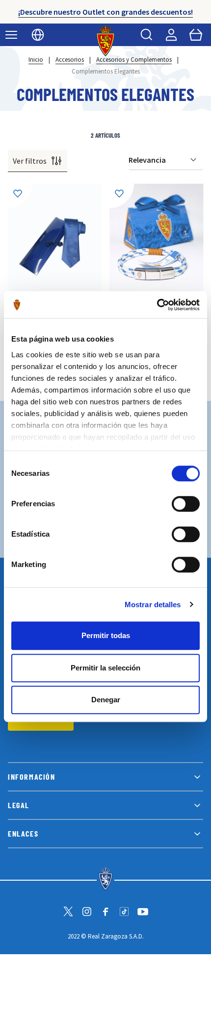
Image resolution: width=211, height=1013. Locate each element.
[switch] (186, 504)
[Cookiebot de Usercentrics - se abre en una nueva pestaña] (157, 304)
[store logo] (106, 40)
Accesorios (69, 59)
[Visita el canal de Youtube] (142, 911)
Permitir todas (105, 635)
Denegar (105, 699)
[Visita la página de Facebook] (105, 911)
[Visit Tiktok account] (124, 911)
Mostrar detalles (153, 604)
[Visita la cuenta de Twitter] (68, 911)
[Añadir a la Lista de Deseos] (20, 196)
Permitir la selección (105, 668)
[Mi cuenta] (171, 34)
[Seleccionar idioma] (37, 34)
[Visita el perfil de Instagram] (86, 911)
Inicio (35, 59)
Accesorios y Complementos (134, 59)
